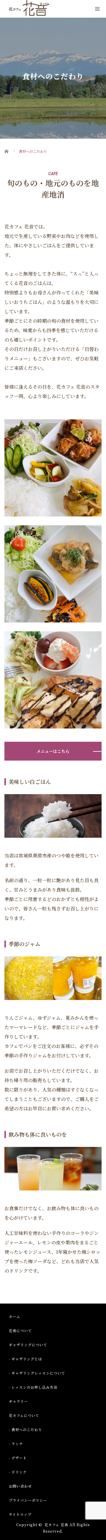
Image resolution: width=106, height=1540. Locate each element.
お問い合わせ (20, 1485)
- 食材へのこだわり (25, 1429)
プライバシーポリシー (28, 1500)
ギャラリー (18, 1401)
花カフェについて (24, 1415)
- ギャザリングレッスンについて (37, 1372)
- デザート (18, 1457)
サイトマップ (20, 1514)
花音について (20, 1330)
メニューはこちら (53, 751)
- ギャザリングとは (25, 1358)
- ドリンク (18, 1471)
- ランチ (16, 1443)
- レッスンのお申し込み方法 (33, 1387)
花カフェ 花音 (56, 1524)
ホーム (14, 1316)
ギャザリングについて (28, 1344)
